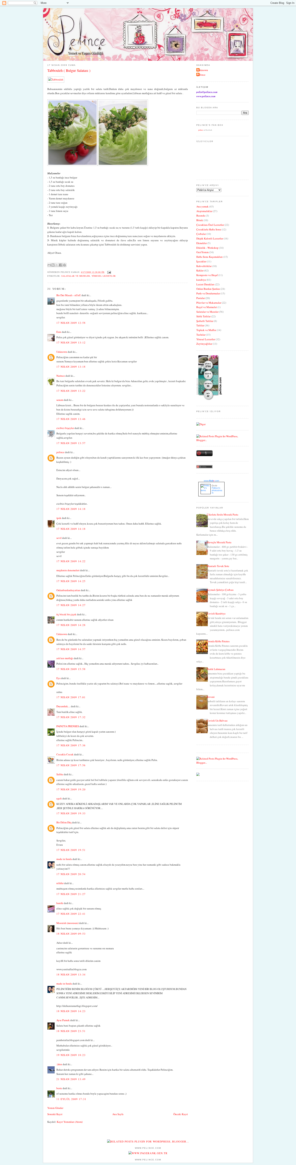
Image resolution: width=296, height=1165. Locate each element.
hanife (59, 903)
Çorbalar (201, 234)
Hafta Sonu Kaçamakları (209, 257)
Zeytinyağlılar (204, 343)
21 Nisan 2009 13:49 (71, 1079)
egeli (59, 798)
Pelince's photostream (217, 490)
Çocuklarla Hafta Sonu (208, 229)
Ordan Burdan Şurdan (208, 289)
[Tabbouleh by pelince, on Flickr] (55, 79)
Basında (200, 215)
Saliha (59, 774)
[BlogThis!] (53, 265)
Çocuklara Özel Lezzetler (210, 225)
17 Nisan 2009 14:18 (71, 509)
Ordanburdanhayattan (68, 590)
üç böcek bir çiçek (66, 614)
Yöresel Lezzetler (104, 275)
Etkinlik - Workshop (207, 247)
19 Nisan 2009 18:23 (71, 1055)
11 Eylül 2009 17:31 (71, 1099)
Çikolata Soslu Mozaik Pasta (222, 514)
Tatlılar (200, 325)
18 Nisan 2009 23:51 (71, 1031)
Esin (58, 332)
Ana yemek (202, 206)
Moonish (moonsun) (67, 923)
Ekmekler (201, 243)
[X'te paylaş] (57, 265)
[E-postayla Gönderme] (109, 272)
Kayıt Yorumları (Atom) (70, 1122)
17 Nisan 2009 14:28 (71, 625)
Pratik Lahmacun (216, 669)
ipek (58, 518)
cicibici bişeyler (65, 428)
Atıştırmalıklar (204, 211)
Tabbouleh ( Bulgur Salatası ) (68, 70)
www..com (211, 480)
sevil (59, 538)
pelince (60, 452)
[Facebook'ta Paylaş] (61, 265)
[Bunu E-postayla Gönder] (49, 265)
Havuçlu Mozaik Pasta (219, 542)
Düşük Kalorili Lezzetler (209, 238)
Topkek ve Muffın (206, 330)
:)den (59, 1064)
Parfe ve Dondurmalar (208, 293)
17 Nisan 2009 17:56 (71, 765)
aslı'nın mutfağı (64, 658)
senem (59, 400)
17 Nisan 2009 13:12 (71, 342)
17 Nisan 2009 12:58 (71, 323)
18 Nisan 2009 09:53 (71, 933)
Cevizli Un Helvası (217, 720)
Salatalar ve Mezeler (75, 275)
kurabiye (201, 279)
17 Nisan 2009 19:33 (71, 813)
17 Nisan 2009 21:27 (71, 894)
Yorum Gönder (55, 1108)
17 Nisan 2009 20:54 (71, 874)
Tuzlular (200, 334)
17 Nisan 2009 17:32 (71, 717)
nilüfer (60, 883)
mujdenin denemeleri (68, 570)
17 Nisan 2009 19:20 (71, 789)
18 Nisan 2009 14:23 (71, 1011)
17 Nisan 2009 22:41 (71, 914)
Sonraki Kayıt (54, 1114)
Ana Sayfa (117, 1114)
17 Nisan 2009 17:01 (71, 697)
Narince (60, 375)
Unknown (61, 352)
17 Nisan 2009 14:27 (71, 605)
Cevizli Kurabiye (216, 613)
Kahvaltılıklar (204, 266)
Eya (58, 678)
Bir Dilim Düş (63, 822)
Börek (199, 220)
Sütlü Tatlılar (203, 316)
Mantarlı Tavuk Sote (218, 566)
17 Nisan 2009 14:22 (71, 561)
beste (59, 1088)
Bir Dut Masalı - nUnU (68, 295)
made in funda (64, 859)
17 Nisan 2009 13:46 (71, 419)
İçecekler (201, 261)
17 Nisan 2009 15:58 (71, 669)
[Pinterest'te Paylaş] (64, 265)
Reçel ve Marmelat (206, 307)
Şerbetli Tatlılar (204, 321)
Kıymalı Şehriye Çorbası (220, 590)
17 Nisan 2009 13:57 (71, 443)
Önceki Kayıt (180, 1114)
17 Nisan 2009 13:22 (71, 391)
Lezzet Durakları (205, 284)
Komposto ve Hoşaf (207, 275)
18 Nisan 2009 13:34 (71, 974)
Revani (211, 697)
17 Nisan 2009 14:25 (71, 581)
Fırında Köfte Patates (218, 641)
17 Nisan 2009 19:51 (71, 850)
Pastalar (200, 298)
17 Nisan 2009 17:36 (71, 745)
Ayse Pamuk (63, 1020)
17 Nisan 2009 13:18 (71, 366)
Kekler (200, 270)
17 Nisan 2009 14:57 (71, 649)
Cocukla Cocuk (64, 754)
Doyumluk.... (63, 706)
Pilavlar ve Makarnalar (208, 302)
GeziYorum (202, 252)
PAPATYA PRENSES (67, 726)
